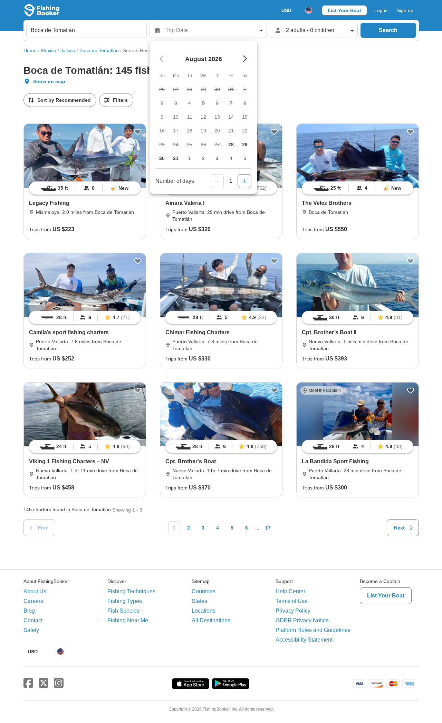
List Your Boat (344, 10)
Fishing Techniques (131, 591)
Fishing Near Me (127, 620)
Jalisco (67, 50)
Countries (203, 591)
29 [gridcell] (245, 144)
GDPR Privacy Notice (302, 620)
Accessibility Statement (304, 640)
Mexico (48, 50)
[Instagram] (59, 683)
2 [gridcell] (203, 158)
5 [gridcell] (244, 158)
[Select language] (308, 10)
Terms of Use (292, 601)
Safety (31, 630)
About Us (34, 591)
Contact (32, 620)
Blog (29, 611)
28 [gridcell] (231, 144)
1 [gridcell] (189, 158)
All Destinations (211, 620)
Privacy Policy (293, 611)
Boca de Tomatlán (99, 50)
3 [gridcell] (217, 158)
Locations (203, 611)
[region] (85, 188)
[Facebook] (28, 683)
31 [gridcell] (176, 158)
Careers (33, 601)
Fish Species (123, 611)
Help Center (290, 591)
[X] (43, 683)
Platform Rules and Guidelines (313, 630)
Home (30, 50)
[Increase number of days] (244, 181)
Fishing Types (124, 601)
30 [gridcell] (162, 158)
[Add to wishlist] (137, 131)
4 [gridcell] (231, 158)
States (199, 601)
